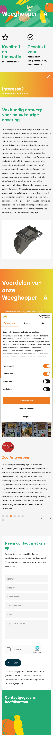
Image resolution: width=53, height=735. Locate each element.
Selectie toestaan (26, 408)
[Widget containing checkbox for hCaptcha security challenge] (23, 649)
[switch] (46, 374)
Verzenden (13, 663)
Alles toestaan (26, 400)
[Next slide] (49, 518)
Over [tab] (43, 323)
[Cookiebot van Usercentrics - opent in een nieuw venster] (39, 316)
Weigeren (26, 417)
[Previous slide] (42, 518)
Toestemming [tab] (9, 323)
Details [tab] (27, 323)
